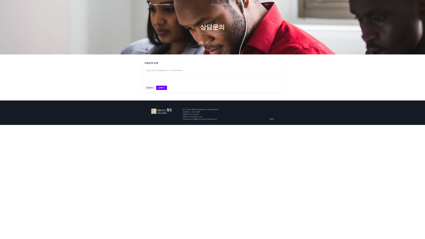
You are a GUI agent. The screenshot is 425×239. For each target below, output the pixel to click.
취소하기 (150, 88)
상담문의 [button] (254, 4)
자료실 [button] (266, 4)
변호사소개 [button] (227, 4)
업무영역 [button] (241, 4)
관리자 (272, 119)
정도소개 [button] (214, 4)
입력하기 (161, 88)
